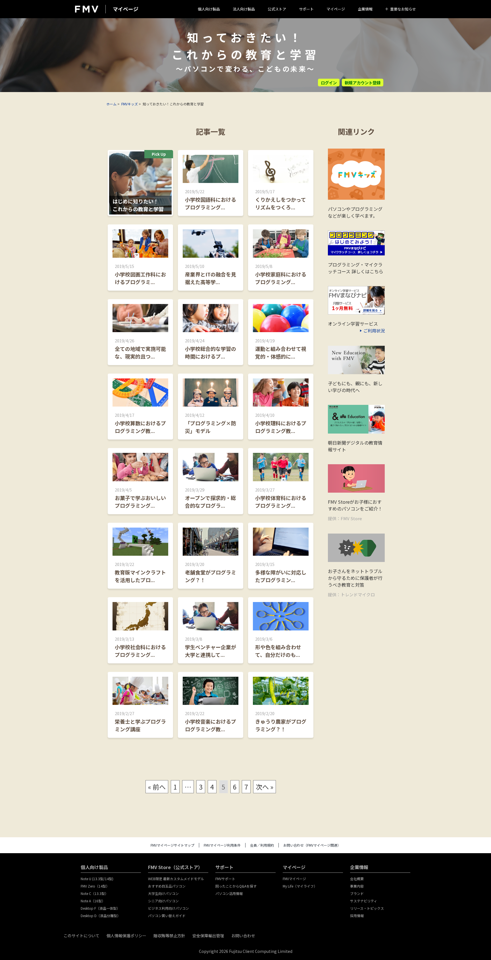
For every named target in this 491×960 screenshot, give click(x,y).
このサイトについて (81, 935)
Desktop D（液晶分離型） (100, 915)
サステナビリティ (363, 900)
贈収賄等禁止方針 (169, 935)
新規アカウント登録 (362, 83)
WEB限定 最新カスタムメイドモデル (176, 878)
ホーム (111, 103)
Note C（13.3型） (94, 893)
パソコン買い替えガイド (167, 915)
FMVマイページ (294, 878)
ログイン (329, 83)
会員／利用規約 (262, 845)
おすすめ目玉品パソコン (167, 886)
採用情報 (357, 915)
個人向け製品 (209, 9)
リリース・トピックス (367, 908)
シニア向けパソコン (163, 900)
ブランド (357, 893)
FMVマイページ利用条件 (222, 845)
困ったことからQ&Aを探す (236, 886)
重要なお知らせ (403, 9)
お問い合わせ (243, 935)
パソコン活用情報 (229, 893)
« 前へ (157, 787)
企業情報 (365, 9)
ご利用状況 (374, 331)
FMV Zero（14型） (95, 886)
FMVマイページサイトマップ (172, 845)
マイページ (335, 9)
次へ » (264, 787)
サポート (306, 9)
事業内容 (357, 886)
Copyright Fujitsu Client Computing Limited (245, 951)
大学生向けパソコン (163, 893)
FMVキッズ (129, 103)
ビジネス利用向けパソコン (168, 908)
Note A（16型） (93, 900)
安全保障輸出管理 (208, 935)
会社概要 (357, 878)
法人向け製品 (244, 9)
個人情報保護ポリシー (126, 935)
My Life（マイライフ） (300, 886)
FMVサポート (225, 878)
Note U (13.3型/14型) (97, 878)
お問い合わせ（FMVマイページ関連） (312, 845)
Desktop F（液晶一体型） (100, 908)
